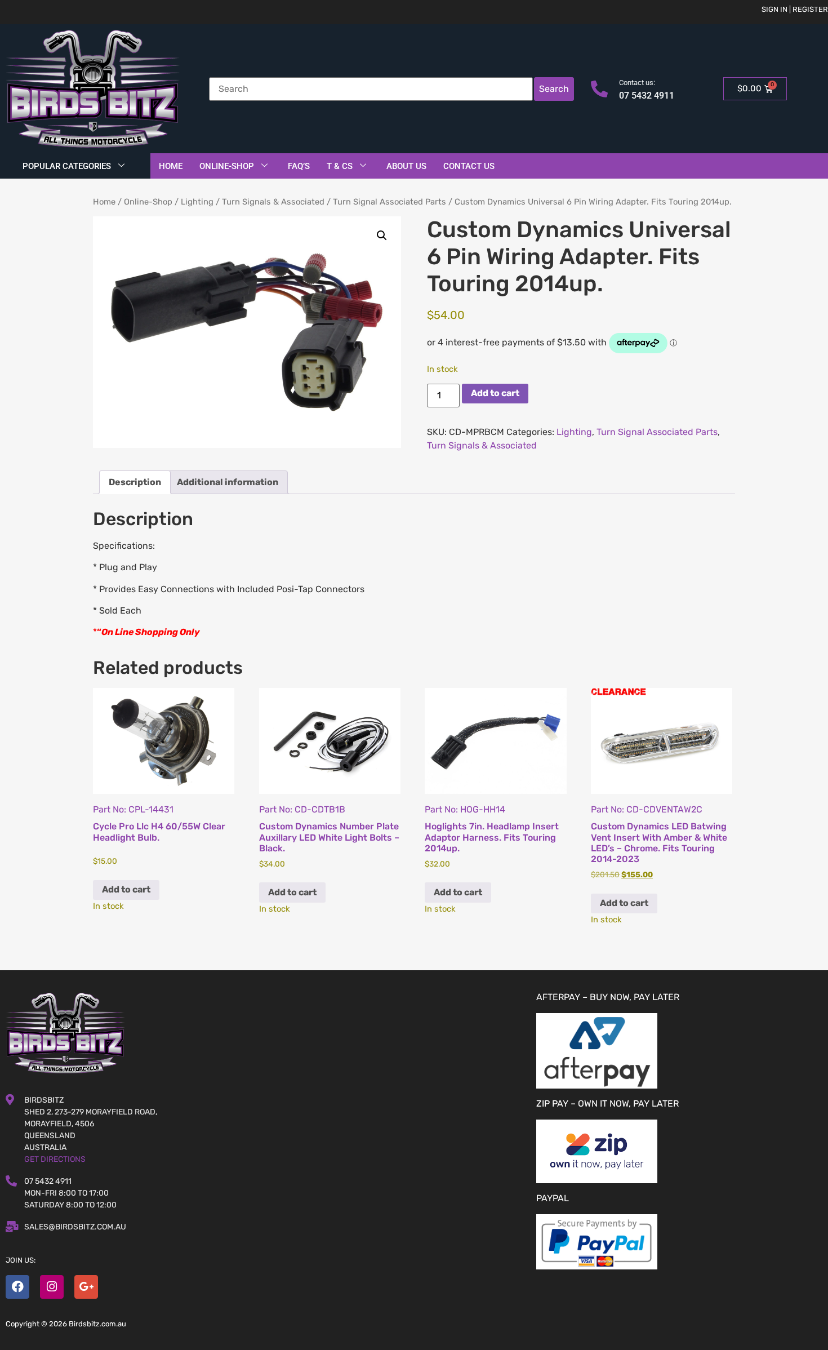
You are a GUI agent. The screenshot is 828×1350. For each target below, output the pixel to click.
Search (554, 88)
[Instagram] (52, 1287)
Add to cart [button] (126, 889)
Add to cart (495, 393)
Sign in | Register (795, 9)
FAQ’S (299, 166)
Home (170, 166)
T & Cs (340, 166)
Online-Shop (226, 166)
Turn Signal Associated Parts (389, 202)
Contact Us (469, 166)
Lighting (197, 202)
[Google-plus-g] (86, 1287)
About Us (406, 166)
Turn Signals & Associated (273, 202)
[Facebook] (17, 1287)
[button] (382, 235)
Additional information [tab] (227, 482)
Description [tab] (135, 482)
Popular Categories (67, 166)
